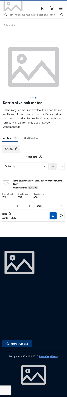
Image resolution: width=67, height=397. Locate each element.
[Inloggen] (42, 8)
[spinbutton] (17, 205)
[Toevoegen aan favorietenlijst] (61, 215)
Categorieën (10, 24)
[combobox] (25, 166)
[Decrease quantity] (5, 205)
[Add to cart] (53, 215)
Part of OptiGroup (48, 356)
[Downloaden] (61, 166)
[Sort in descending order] (53, 166)
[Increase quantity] (29, 205)
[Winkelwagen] (51, 8)
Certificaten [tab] (31, 137)
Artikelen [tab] (9, 137)
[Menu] (61, 8)
